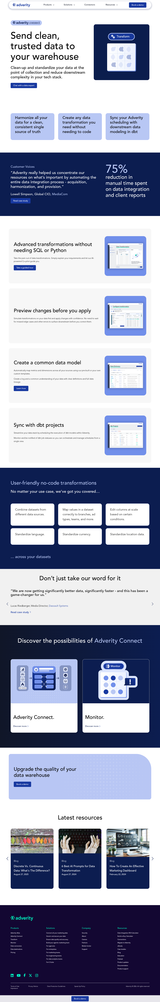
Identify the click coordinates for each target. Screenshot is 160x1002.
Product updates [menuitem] (123, 962)
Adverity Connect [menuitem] (16, 936)
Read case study (20, 201)
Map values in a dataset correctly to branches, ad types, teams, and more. (79, 514)
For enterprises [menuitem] (51, 949)
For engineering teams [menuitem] (54, 956)
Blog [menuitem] (119, 952)
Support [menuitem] (84, 949)
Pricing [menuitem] (13, 952)
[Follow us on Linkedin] (12, 976)
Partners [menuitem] (84, 943)
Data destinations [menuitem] (16, 949)
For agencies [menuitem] (50, 946)
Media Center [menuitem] (86, 946)
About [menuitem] (84, 936)
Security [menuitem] (84, 933)
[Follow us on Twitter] (30, 976)
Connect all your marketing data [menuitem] (57, 933)
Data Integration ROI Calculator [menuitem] (128, 933)
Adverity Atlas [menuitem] (15, 933)
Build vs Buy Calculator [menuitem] (125, 936)
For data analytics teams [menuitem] (54, 959)
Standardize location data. (127, 534)
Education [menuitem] (121, 956)
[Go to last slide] (8, 604)
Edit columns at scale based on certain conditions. (124, 514)
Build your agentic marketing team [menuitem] (57, 943)
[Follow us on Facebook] (25, 976)
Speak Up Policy (79, 986)
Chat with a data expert (23, 86)
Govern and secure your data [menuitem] (56, 936)
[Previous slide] (8, 859)
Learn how (21, 389)
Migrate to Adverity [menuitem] (124, 943)
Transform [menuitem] (14, 939)
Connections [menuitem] (122, 939)
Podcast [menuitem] (120, 959)
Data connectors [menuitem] (16, 946)
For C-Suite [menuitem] (50, 962)
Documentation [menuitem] (123, 965)
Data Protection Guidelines (56, 986)
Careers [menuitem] (84, 939)
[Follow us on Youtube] (18, 976)
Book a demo (80, 999)
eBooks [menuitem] (120, 946)
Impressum (14, 988)
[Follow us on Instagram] (36, 976)
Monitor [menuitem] (13, 943)
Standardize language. (30, 534)
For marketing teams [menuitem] (53, 952)
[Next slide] (152, 604)
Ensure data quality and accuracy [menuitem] (57, 939)
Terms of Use (15, 986)
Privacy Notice (33, 986)
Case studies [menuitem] (122, 949)
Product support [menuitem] (123, 969)
